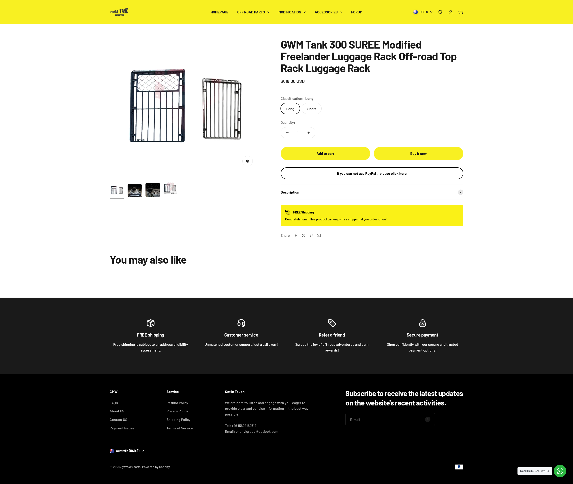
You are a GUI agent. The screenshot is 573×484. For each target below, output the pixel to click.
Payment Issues (122, 428)
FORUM (356, 12)
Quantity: (288, 122)
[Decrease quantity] (287, 132)
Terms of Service (180, 428)
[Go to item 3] (152, 190)
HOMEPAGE (219, 12)
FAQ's (114, 403)
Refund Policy (177, 403)
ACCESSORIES (326, 12)
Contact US (118, 419)
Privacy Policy (177, 411)
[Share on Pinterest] (311, 235)
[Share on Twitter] (303, 235)
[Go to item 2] (135, 191)
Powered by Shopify (156, 467)
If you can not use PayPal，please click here (372, 173)
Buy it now (418, 153)
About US (117, 411)
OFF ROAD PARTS (251, 12)
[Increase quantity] (308, 132)
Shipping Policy (178, 419)
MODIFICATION (289, 12)
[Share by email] (319, 235)
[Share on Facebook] (296, 235)
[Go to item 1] (117, 190)
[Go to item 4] (170, 188)
